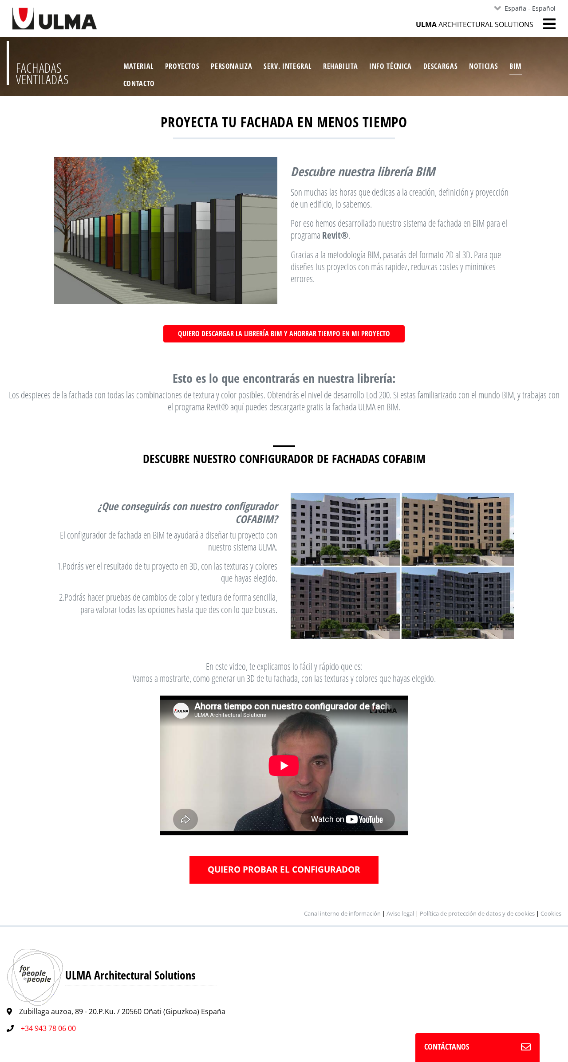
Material (138, 66)
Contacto (139, 83)
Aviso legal (400, 913)
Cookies (550, 913)
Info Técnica (390, 66)
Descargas (440, 66)
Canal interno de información (342, 913)
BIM (515, 66)
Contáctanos (446, 1046)
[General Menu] (544, 24)
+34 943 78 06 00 (48, 1028)
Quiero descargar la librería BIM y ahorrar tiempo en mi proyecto (284, 333)
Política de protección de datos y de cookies (477, 913)
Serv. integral (288, 66)
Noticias (483, 66)
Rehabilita (340, 66)
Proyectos (182, 66)
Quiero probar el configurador (284, 869)
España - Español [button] (530, 8)
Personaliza (231, 66)
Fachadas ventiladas (42, 73)
